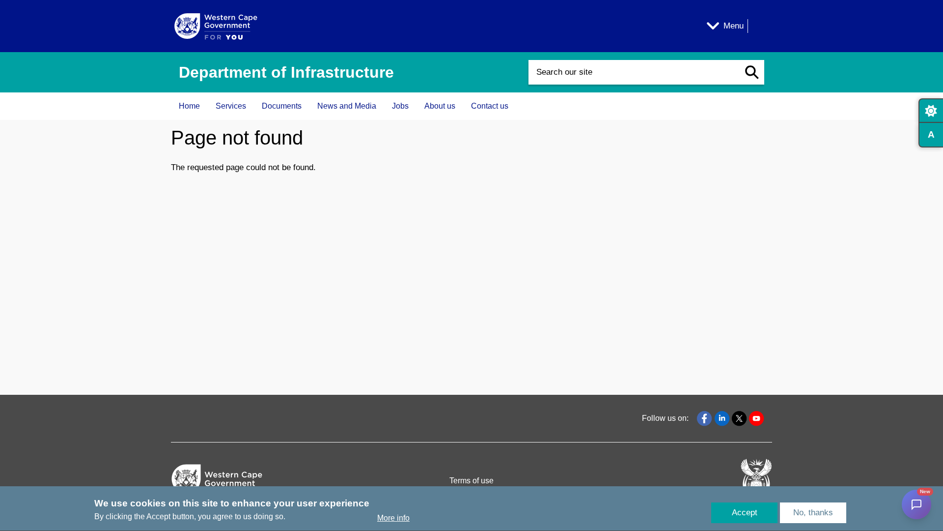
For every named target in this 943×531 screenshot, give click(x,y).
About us (439, 106)
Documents (282, 106)
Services (231, 106)
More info (393, 518)
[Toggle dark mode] (930, 110)
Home (189, 106)
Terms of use (471, 480)
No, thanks (813, 512)
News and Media (346, 106)
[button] (752, 72)
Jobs (400, 106)
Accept (744, 512)
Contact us (489, 106)
